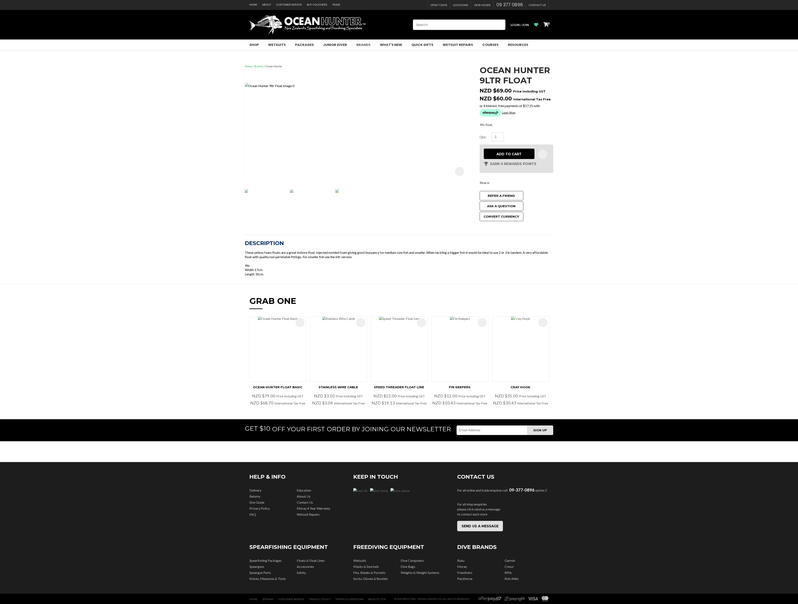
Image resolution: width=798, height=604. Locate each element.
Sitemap (267, 599)
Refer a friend (501, 196)
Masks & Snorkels (366, 566)
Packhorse (464, 579)
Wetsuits (277, 44)
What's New (391, 44)
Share (484, 183)
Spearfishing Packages (265, 560)
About (266, 5)
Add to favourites (300, 322)
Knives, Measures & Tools (267, 579)
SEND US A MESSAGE (480, 526)
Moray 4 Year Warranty (313, 508)
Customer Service (289, 5)
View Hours (482, 5)
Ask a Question (501, 206)
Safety (301, 572)
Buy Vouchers (317, 5)
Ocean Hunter (273, 66)
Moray (462, 566)
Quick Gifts (422, 44)
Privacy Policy (259, 508)
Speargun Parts (260, 572)
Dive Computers (412, 560)
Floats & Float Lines (311, 560)
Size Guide (256, 502)
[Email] (504, 182)
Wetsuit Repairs (458, 44)
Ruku (460, 560)
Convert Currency (501, 216)
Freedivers (464, 572)
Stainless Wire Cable (338, 387)
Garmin (510, 560)
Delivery (255, 490)
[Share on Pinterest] (510, 182)
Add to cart (509, 154)
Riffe (508, 572)
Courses (490, 44)
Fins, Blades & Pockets (369, 572)
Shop (254, 44)
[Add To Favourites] (542, 154)
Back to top (377, 599)
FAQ (252, 514)
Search (500, 25)
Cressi (509, 566)
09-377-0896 (521, 490)
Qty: (483, 137)
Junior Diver (335, 44)
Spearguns (256, 566)
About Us (303, 496)
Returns (254, 496)
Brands (363, 44)
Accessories (305, 566)
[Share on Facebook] (492, 182)
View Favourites (536, 25)
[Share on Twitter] (497, 183)
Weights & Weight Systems (420, 572)
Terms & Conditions (349, 599)
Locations (460, 5)
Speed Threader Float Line (399, 387)
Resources (518, 44)
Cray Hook (520, 387)
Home (253, 5)
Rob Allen (511, 579)
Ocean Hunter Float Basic (277, 387)
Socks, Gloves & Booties (370, 579)
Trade (336, 5)
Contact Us (537, 5)
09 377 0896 (509, 5)
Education (304, 490)
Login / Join (520, 25)
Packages (304, 44)
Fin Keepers (459, 387)
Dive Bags (408, 566)
